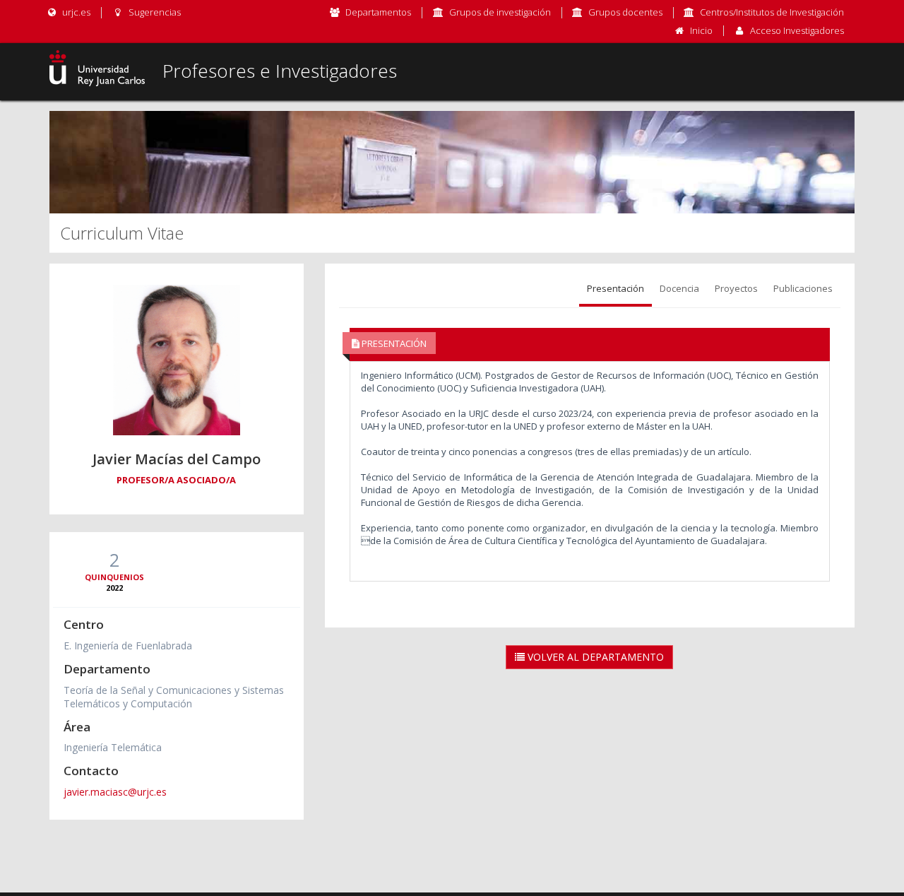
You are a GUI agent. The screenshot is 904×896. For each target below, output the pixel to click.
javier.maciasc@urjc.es (115, 791)
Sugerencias (153, 12)
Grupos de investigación (500, 12)
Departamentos (378, 12)
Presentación (615, 288)
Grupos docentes (625, 12)
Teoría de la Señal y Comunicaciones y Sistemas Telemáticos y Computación (174, 696)
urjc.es (75, 12)
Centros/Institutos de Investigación (772, 12)
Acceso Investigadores (797, 30)
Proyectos (736, 288)
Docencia (679, 288)
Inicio (701, 30)
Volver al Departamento (594, 657)
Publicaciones (803, 288)
